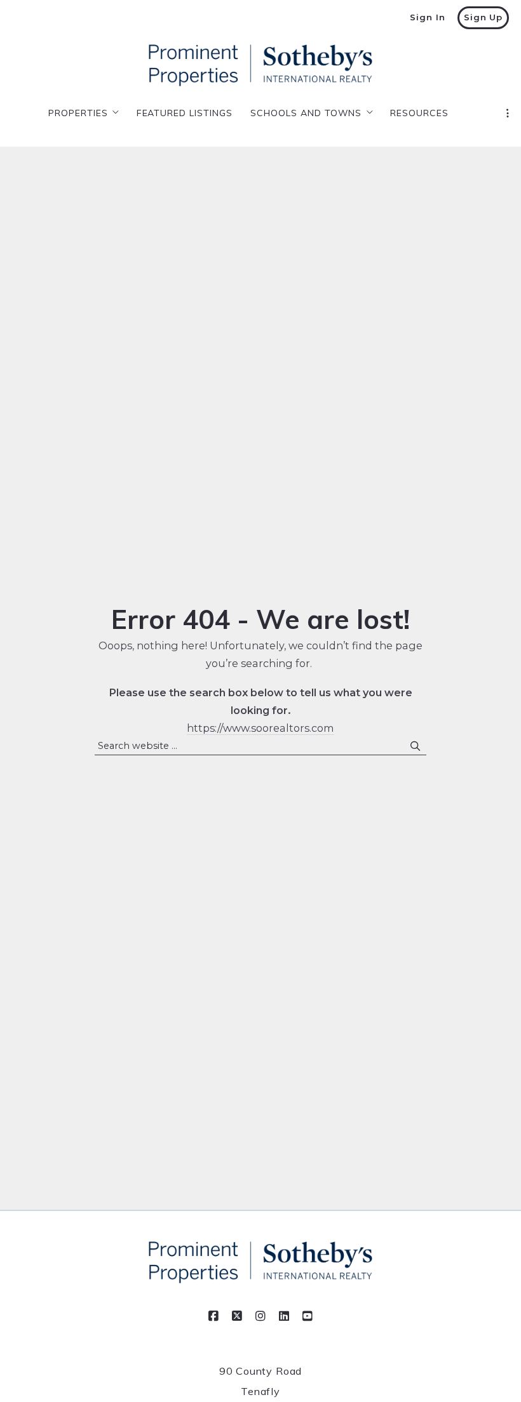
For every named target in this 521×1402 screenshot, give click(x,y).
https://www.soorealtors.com (260, 728)
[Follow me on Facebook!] (213, 1316)
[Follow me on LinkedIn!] (284, 1316)
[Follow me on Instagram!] (260, 1316)
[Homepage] (260, 65)
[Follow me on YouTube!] (307, 1316)
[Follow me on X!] (237, 1316)
